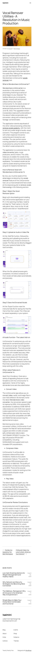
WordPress (28, 650)
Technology (17, 48)
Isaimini (5, 3)
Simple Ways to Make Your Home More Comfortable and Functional (12, 602)
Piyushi (10, 48)
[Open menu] (30, 3)
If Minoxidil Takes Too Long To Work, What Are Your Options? (23, 552)
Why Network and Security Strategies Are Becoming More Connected (14, 584)
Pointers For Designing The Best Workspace (8, 552)
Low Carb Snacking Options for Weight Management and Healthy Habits (14, 575)
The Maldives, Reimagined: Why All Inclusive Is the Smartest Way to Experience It (14, 593)
